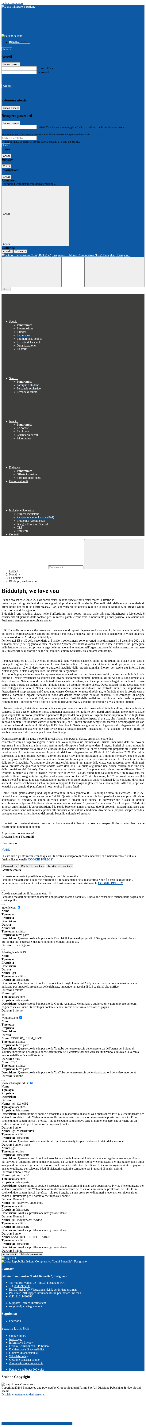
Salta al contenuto (12, 3)
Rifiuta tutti (32, 866)
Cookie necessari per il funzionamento (25, 893)
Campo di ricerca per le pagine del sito (25, 567)
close (6, 289)
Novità (13, 574)
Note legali (15, 1339)
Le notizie (15, 577)
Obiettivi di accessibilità (23, 1352)
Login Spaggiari (99, 134)
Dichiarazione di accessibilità (26, 1349)
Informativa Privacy (21, 1342)
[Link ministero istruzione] (18, 6)
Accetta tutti (60, 866)
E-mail (41, 127)
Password (43, 72)
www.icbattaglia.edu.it (15, 1083)
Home (13, 571)
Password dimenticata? (15, 79)
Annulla (7, 251)
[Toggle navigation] (32, 272)
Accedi (7, 49)
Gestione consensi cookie (24, 1359)
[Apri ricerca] (114, 272)
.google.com (9, 907)
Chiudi (6, 155)
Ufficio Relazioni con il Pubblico (29, 1346)
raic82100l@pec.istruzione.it (48, 1293)
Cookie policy (17, 1335)
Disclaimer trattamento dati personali (23, 1394)
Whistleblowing (18, 1356)
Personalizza (10, 866)
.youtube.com (10, 1017)
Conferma (20, 251)
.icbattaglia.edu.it (12, 952)
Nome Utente (45, 68)
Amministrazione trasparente (26, 1363)
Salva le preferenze (31, 1254)
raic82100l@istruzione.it (47, 1289)
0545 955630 (22, 1286)
